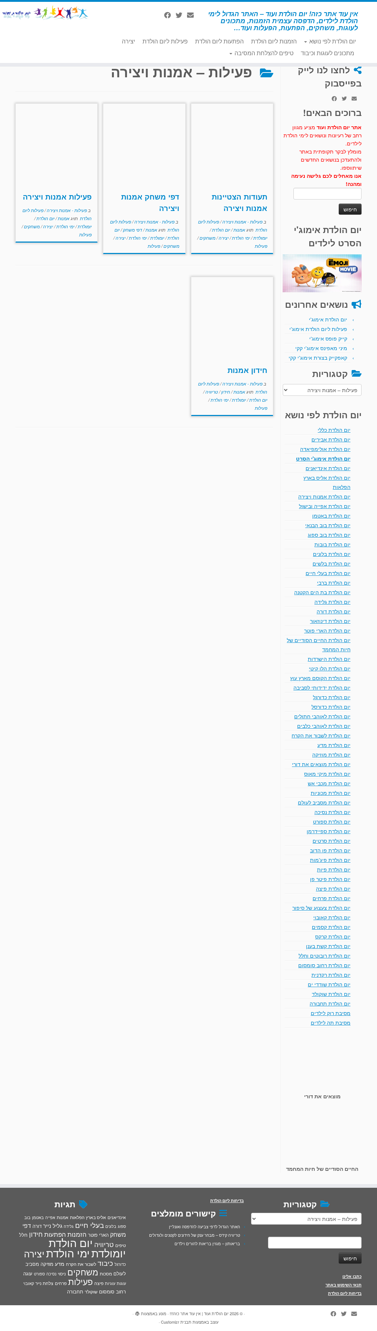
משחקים (206, 238)
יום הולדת (220, 229)
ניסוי (62, 1274)
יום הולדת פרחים (331, 898)
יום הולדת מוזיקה (331, 754)
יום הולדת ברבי (333, 582)
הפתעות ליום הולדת (219, 41)
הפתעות (55, 1234)
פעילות (261, 246)
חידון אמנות (247, 370)
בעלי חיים (89, 1225)
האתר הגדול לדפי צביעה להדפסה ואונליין (204, 1226)
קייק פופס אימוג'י (328, 338)
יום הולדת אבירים (330, 439)
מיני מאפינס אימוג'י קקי (321, 348)
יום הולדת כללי (334, 429)
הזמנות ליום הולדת (274, 41)
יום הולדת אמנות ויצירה (324, 496)
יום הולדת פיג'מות (330, 859)
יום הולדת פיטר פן (330, 879)
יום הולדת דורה (333, 611)
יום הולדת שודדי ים (329, 984)
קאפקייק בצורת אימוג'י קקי (318, 357)
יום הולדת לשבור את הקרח (321, 735)
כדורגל (120, 1264)
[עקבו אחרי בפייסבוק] (170, 15)
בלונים (110, 1226)
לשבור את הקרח (81, 1264)
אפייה (50, 1217)
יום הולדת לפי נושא (332, 41)
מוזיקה (46, 1263)
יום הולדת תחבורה (330, 1003)
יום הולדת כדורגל (331, 697)
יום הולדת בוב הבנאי (327, 525)
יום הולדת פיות (333, 869)
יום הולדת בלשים (331, 563)
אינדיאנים (117, 1217)
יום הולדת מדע (333, 745)
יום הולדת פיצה (333, 888)
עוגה (27, 1273)
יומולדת (259, 238)
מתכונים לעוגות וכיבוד (327, 53)
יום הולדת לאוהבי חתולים (322, 716)
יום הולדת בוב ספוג (329, 534)
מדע (59, 1263)
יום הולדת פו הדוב (330, 850)
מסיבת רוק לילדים (330, 1013)
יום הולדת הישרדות (329, 658)
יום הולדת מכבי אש (329, 783)
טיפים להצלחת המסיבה (263, 53)
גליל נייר (52, 1225)
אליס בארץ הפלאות (88, 1217)
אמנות (238, 229)
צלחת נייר (44, 1283)
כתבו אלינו (352, 1276)
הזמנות (77, 1234)
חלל (23, 1234)
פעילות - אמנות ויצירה (242, 221)
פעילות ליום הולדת (165, 41)
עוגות (121, 1283)
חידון (225, 391)
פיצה (98, 1283)
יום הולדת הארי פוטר (327, 630)
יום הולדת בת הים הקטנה (322, 592)
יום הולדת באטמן (331, 515)
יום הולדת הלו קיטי (329, 668)
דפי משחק (132, 229)
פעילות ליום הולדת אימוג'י (318, 328)
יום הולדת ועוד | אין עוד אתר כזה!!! (199, 1313)
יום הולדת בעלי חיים (328, 573)
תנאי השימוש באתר (343, 1285)
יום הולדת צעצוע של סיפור (321, 907)
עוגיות (110, 1283)
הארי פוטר (98, 1234)
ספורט (39, 1274)
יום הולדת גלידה (332, 601)
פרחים (61, 1283)
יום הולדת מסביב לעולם (324, 802)
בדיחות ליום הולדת (345, 1293)
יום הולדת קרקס (332, 936)
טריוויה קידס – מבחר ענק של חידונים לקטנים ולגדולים (194, 1235)
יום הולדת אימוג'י (328, 319)
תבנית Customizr (176, 1322)
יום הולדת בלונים (331, 553)
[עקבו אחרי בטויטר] (181, 15)
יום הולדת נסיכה (332, 812)
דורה (37, 1225)
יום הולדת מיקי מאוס (327, 773)
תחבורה (75, 1291)
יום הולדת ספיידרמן (328, 831)
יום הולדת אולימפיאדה (325, 449)
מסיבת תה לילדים (330, 1022)
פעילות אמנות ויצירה (57, 196)
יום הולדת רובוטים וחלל (324, 955)
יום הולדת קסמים (331, 926)
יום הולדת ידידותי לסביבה (321, 687)
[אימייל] (192, 15)
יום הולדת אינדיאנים (328, 468)
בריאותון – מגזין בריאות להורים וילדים (207, 1243)
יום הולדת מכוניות (330, 792)
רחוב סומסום (112, 1291)
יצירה (128, 41)
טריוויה (211, 391)
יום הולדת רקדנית (330, 974)
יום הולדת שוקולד (331, 993)
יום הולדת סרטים (331, 840)
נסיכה (51, 1274)
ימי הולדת (240, 238)
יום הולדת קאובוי (331, 917)
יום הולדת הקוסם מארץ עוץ (320, 678)
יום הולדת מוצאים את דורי (321, 764)
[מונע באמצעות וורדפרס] (137, 1311)
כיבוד (105, 1263)
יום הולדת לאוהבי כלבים (323, 725)
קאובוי (28, 1283)
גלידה (69, 1226)
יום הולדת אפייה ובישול (324, 506)
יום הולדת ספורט (331, 821)
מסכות (106, 1273)
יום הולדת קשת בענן (328, 946)
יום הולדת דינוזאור (330, 620)
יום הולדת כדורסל (330, 706)
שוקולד (91, 1291)
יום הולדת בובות (332, 544)
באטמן (38, 1217)
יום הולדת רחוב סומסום (324, 965)
